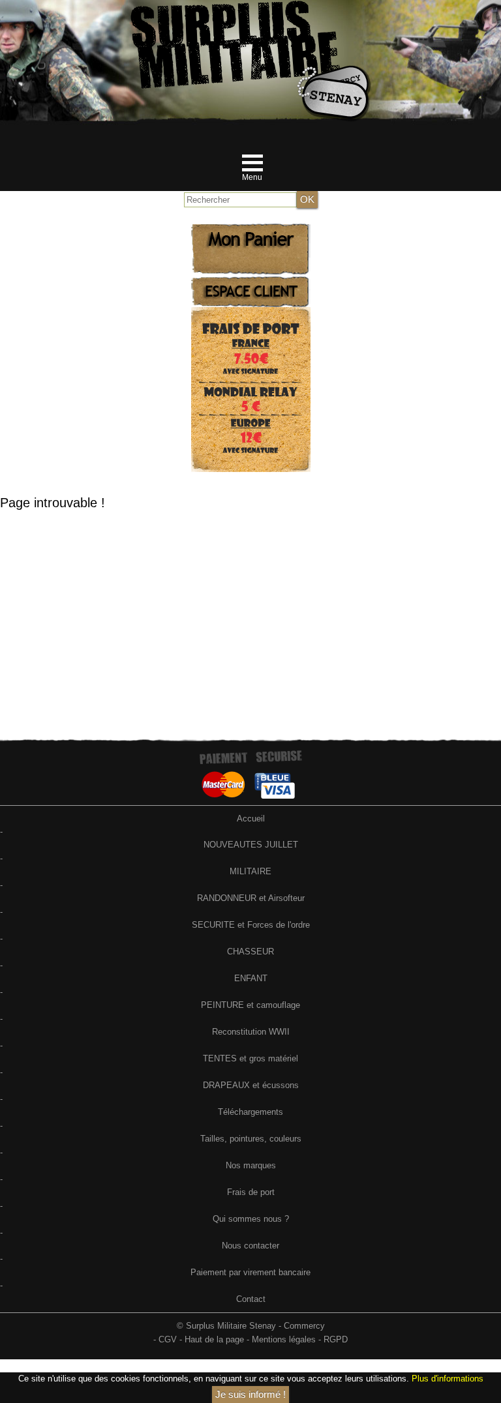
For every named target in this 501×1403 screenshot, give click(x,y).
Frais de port (251, 1192)
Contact (251, 1299)
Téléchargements (250, 1112)
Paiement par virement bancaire (250, 1272)
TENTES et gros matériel (250, 1058)
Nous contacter (250, 1245)
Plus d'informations (447, 1378)
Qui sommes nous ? (251, 1219)
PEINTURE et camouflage (250, 1005)
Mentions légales (284, 1339)
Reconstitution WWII (251, 1032)
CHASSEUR (250, 951)
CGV (168, 1339)
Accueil (251, 818)
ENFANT (250, 978)
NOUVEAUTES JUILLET (251, 844)
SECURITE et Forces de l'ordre (251, 925)
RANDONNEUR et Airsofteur (251, 898)
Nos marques (251, 1165)
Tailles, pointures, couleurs (250, 1139)
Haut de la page (214, 1339)
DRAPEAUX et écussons (251, 1085)
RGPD (336, 1339)
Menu (252, 177)
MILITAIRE (250, 871)
